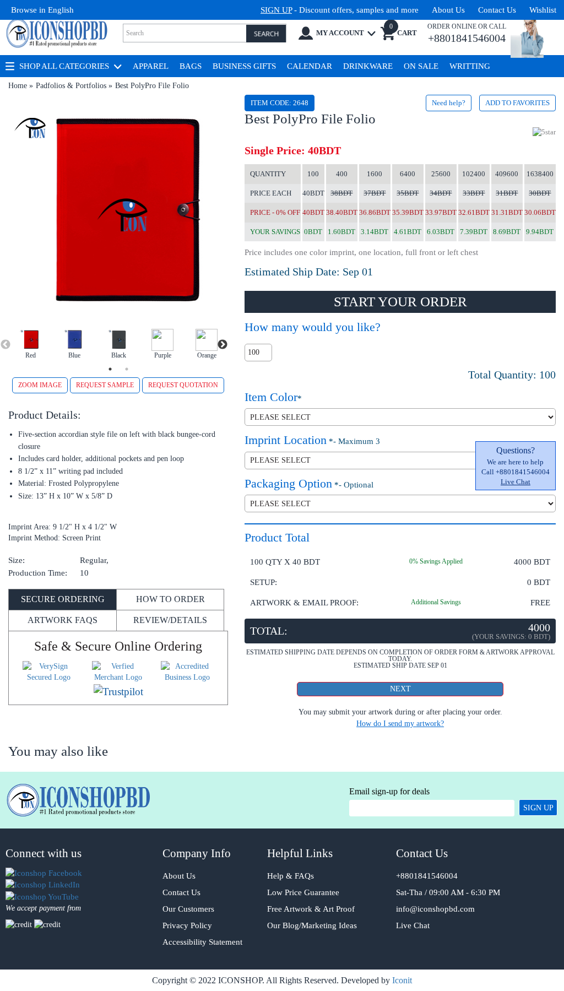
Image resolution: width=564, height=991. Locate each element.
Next (222, 344)
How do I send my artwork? (400, 724)
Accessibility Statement (202, 942)
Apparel (151, 66)
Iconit (402, 980)
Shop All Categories (64, 66)
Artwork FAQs (62, 620)
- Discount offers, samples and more (340, 10)
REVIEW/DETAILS (170, 620)
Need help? (448, 103)
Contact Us (497, 10)
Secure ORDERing (63, 599)
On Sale (421, 66)
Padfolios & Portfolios (71, 86)
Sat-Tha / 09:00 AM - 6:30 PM (448, 892)
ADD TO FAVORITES (517, 103)
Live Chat (515, 482)
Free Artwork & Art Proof (311, 909)
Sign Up (538, 808)
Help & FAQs (290, 875)
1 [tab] (110, 369)
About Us (448, 10)
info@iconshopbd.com (435, 909)
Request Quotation (183, 385)
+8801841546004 (427, 875)
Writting (469, 66)
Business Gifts (244, 66)
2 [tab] (126, 369)
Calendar (309, 66)
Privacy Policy (187, 925)
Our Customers (188, 909)
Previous (5, 344)
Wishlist (542, 10)
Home (17, 86)
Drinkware (368, 66)
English (61, 10)
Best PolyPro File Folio (152, 86)
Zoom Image (40, 385)
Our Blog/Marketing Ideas (312, 925)
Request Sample (105, 385)
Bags (191, 66)
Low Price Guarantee (303, 892)
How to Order (170, 599)
